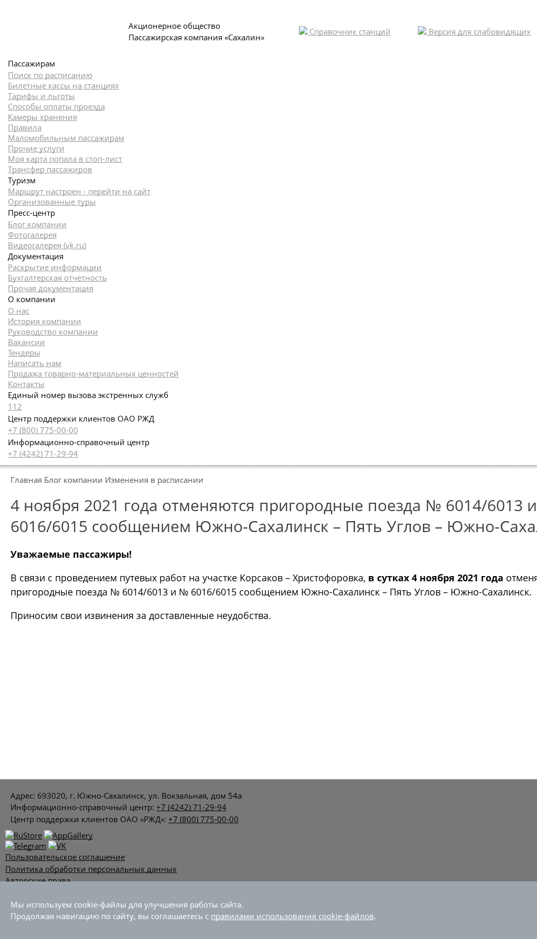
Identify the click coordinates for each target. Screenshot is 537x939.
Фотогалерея (32, 234)
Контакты (26, 384)
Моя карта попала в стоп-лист (65, 158)
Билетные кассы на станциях (63, 85)
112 (15, 406)
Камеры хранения (42, 117)
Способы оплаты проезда (56, 106)
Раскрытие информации (55, 267)
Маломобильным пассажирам (66, 137)
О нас (18, 310)
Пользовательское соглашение (65, 857)
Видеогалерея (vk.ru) (47, 245)
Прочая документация (50, 288)
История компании (44, 321)
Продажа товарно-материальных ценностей (93, 373)
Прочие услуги (36, 148)
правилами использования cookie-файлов (292, 916)
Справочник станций (349, 31)
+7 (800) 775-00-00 (43, 430)
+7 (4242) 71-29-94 (43, 453)
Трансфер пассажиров (50, 169)
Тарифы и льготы (41, 96)
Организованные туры (52, 201)
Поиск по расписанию (50, 75)
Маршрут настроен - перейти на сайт (79, 191)
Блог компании (37, 224)
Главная (26, 479)
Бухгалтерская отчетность (57, 277)
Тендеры (24, 352)
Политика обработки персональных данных (91, 869)
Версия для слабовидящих (478, 31)
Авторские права (37, 880)
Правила (24, 127)
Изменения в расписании (154, 479)
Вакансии (26, 342)
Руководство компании (53, 331)
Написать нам (34, 363)
